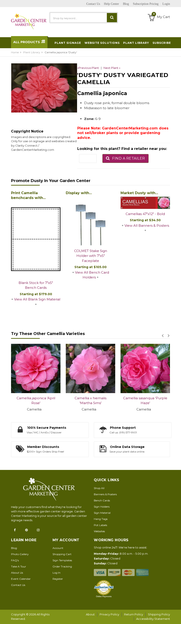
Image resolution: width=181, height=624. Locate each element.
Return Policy (133, 614)
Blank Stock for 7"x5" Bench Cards (36, 285)
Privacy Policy (109, 614)
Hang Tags (100, 519)
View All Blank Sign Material (37, 299)
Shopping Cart (62, 554)
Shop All (99, 488)
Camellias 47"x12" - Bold (145, 214)
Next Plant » (112, 68)
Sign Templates (62, 560)
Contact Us (18, 585)
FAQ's (15, 560)
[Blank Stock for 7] (35, 239)
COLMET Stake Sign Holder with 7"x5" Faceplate (90, 256)
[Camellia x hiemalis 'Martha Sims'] (90, 368)
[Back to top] (176, 616)
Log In (56, 572)
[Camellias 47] (145, 203)
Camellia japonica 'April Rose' (36, 400)
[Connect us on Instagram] (39, 530)
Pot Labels (100, 525)
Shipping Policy (159, 614)
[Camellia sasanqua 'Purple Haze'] (145, 368)
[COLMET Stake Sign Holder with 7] (90, 221)
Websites (99, 531)
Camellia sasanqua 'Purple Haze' (145, 400)
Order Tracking (62, 566)
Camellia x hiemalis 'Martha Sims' (90, 400)
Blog (14, 548)
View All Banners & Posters (146, 225)
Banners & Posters (105, 494)
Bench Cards (102, 500)
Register (58, 578)
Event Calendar (21, 578)
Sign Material (102, 512)
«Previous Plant (88, 68)
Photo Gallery (20, 554)
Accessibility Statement (153, 618)
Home (15, 52)
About (90, 614)
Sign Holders (101, 506)
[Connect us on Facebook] (16, 530)
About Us (17, 572)
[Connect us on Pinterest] (27, 530)
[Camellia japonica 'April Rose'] (35, 368)
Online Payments (104, 596)
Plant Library (31, 52)
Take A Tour (18, 566)
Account (58, 548)
